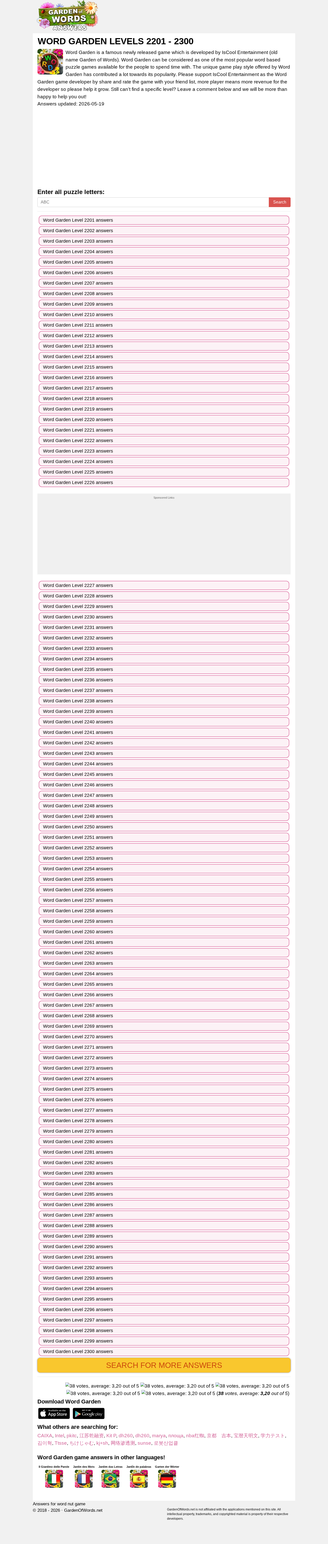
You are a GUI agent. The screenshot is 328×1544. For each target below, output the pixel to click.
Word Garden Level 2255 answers (78, 879)
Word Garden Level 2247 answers (78, 795)
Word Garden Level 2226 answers (78, 482)
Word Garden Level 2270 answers (78, 1036)
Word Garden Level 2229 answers (78, 606)
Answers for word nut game (59, 1504)
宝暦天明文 (246, 1435)
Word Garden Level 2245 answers (78, 774)
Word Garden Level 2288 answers (78, 1225)
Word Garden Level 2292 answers (78, 1267)
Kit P (111, 1435)
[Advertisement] (164, 150)
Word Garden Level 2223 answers (78, 451)
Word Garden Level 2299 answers (78, 1341)
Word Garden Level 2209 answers (78, 304)
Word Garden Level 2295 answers (78, 1299)
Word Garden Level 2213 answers (78, 346)
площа (175, 1435)
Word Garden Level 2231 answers (78, 627)
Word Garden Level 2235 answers (78, 669)
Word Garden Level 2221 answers (78, 430)
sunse (144, 1443)
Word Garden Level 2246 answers (78, 784)
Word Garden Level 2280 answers (78, 1141)
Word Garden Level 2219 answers (78, 409)
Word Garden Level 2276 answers (78, 1099)
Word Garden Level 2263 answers (78, 963)
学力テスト (273, 1435)
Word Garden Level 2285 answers (78, 1194)
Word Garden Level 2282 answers (78, 1162)
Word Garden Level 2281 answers (78, 1152)
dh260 (126, 1435)
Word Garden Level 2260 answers (78, 931)
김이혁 (44, 1443)
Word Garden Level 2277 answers (78, 1110)
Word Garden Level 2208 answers (78, 293)
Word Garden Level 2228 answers (78, 595)
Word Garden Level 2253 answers (78, 858)
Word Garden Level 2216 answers (78, 377)
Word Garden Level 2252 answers (78, 847)
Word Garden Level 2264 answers (78, 973)
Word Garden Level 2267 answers (78, 1005)
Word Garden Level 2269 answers (78, 1026)
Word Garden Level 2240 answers (78, 721)
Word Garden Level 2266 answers (78, 994)
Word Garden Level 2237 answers (78, 690)
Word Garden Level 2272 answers (78, 1057)
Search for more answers (164, 1365)
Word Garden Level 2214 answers (78, 356)
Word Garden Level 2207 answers (78, 283)
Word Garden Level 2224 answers (78, 461)
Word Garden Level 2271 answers (78, 1047)
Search (279, 202)
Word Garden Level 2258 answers (78, 910)
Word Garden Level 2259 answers (78, 921)
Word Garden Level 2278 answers (78, 1120)
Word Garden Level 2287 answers (78, 1215)
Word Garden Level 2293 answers (78, 1278)
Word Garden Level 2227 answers (78, 585)
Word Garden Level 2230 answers (78, 616)
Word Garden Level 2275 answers (78, 1089)
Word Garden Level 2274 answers (78, 1078)
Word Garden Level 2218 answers (78, 398)
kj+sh (102, 1443)
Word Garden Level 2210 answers (78, 314)
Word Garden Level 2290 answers (78, 1246)
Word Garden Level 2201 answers (78, 220)
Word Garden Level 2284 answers (78, 1183)
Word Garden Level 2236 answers (78, 679)
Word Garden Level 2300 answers (78, 1351)
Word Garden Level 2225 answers (78, 472)
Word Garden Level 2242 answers (78, 742)
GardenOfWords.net (83, 1510)
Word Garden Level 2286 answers (78, 1204)
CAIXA (44, 1435)
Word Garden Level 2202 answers (78, 230)
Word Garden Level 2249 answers (78, 816)
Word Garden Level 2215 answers (78, 367)
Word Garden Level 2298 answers (78, 1330)
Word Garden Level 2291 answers (78, 1257)
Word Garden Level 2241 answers (78, 732)
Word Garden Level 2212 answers (78, 335)
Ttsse (61, 1443)
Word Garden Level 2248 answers (78, 805)
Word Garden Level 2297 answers (78, 1320)
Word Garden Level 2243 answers (78, 753)
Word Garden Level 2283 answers (78, 1173)
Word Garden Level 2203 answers (78, 241)
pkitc (72, 1435)
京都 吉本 (219, 1435)
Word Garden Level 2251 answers (78, 837)
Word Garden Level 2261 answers (78, 942)
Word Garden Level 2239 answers (78, 711)
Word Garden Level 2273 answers (78, 1068)
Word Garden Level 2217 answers (78, 388)
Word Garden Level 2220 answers (78, 419)
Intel (59, 1435)
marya (159, 1435)
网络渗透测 (123, 1443)
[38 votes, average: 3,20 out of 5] (102, 1386)
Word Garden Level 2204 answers (78, 251)
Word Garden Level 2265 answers (78, 984)
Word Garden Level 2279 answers (78, 1131)
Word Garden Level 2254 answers (78, 868)
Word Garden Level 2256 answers (78, 889)
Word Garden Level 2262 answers (78, 952)
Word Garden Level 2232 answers (78, 637)
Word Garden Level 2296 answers (78, 1309)
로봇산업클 (166, 1443)
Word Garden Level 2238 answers (78, 700)
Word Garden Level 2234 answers (78, 658)
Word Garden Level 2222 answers (78, 440)
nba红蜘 (195, 1435)
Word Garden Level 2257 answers (78, 900)
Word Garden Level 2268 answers (78, 1015)
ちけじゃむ (81, 1443)
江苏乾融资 (91, 1435)
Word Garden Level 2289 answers (78, 1236)
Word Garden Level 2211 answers (78, 325)
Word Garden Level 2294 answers (78, 1288)
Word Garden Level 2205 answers (78, 262)
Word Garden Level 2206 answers (78, 272)
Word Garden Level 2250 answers (78, 826)
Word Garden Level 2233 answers (78, 648)
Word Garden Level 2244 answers (78, 763)
